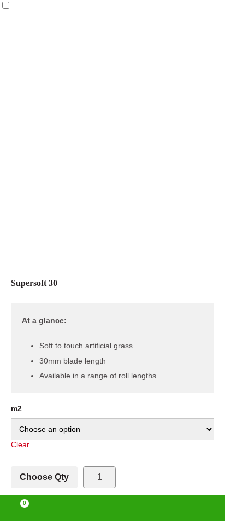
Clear (20, 444)
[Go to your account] (67, 508)
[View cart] (19, 508)
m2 (16, 408)
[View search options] (157, 508)
